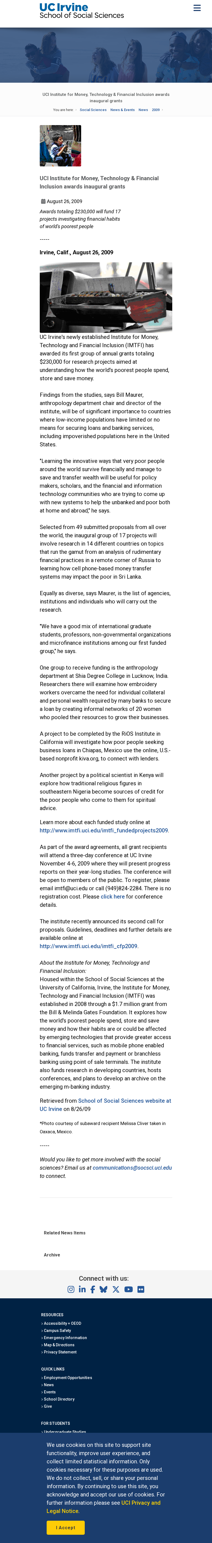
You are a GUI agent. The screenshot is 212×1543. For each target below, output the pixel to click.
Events (49, 1392)
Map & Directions (59, 1345)
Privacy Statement (60, 1352)
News (143, 110)
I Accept (65, 1527)
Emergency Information (65, 1338)
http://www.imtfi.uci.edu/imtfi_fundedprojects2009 (104, 830)
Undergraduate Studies (64, 1432)
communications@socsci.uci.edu (132, 1167)
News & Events (122, 110)
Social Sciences (93, 110)
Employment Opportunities (67, 1377)
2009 (156, 110)
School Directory (59, 1399)
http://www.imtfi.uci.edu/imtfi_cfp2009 (88, 946)
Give (47, 1406)
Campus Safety (57, 1330)
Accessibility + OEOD (62, 1323)
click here (113, 896)
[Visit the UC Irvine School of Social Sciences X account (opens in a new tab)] (116, 1290)
